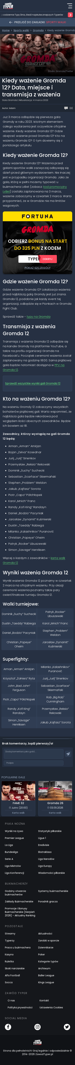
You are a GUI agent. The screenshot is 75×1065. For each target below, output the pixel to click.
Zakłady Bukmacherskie (19, 901)
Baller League (46, 975)
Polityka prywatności (20, 1007)
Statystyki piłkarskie (50, 831)
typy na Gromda (39, 317)
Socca (9, 982)
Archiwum (44, 968)
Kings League (46, 982)
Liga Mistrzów (13, 866)
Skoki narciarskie (15, 968)
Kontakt (44, 1000)
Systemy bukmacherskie (53, 891)
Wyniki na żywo (14, 831)
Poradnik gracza (48, 901)
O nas (11, 1000)
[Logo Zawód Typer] (8, 6)
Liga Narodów (46, 859)
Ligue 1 (42, 838)
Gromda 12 (32, 383)
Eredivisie (43, 845)
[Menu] (69, 5)
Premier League (14, 838)
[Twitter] (67, 1027)
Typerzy (9, 940)
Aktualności (45, 933)
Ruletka (9, 961)
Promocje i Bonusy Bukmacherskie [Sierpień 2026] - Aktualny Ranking (20, 912)
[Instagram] (37, 1027)
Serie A (9, 859)
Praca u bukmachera (18, 947)
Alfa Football (12, 975)
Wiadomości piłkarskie (51, 873)
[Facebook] (8, 1027)
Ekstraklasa (44, 852)
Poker (41, 954)
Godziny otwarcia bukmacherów (15, 892)
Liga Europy (45, 866)
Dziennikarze (45, 947)
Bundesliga (11, 852)
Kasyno (9, 954)
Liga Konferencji (14, 873)
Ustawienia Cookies (51, 1007)
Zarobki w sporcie (48, 940)
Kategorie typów (48, 961)
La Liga (9, 845)
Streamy (10, 933)
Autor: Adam (9, 108)
